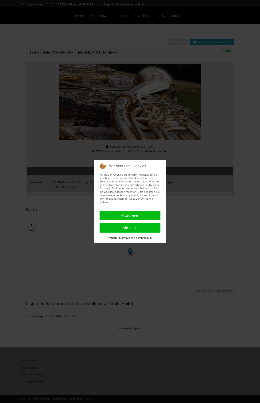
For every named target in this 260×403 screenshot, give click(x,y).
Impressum (145, 237)
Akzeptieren (130, 215)
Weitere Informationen (121, 237)
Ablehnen (130, 228)
